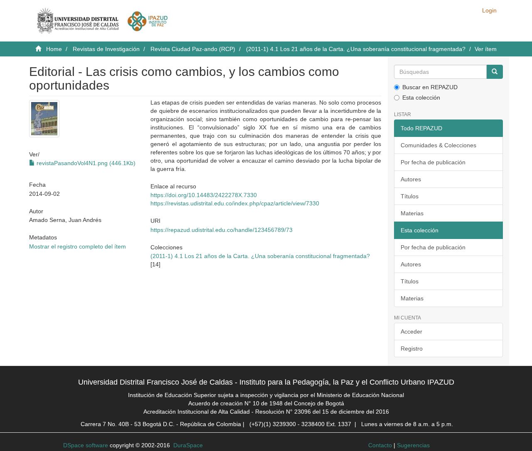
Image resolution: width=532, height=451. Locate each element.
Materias (412, 213)
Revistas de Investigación (106, 49)
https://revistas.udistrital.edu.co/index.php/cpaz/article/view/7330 (234, 203)
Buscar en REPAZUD (430, 87)
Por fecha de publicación (433, 162)
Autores (411, 179)
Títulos (410, 196)
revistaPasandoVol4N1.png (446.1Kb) (85, 163)
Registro (412, 348)
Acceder (411, 331)
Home (54, 49)
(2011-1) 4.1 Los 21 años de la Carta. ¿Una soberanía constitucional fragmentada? (356, 49)
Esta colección (421, 97)
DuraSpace (188, 445)
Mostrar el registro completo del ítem (77, 246)
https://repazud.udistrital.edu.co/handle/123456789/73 (221, 230)
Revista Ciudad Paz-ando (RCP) (192, 49)
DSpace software (85, 445)
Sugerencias (413, 445)
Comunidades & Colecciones (438, 145)
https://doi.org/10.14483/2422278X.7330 (203, 195)
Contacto (380, 445)
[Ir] (494, 72)
